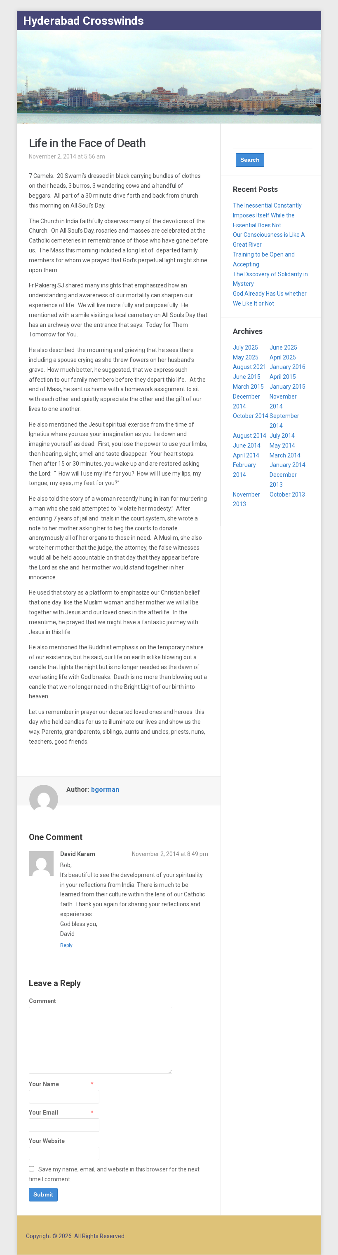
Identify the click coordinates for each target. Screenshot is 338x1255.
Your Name (44, 1084)
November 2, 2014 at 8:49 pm (170, 854)
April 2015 (283, 376)
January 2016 (287, 367)
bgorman (105, 789)
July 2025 (245, 347)
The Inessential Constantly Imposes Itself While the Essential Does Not (267, 215)
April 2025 (283, 357)
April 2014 (246, 455)
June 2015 (247, 376)
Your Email (43, 1112)
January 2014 (287, 465)
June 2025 (283, 347)
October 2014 (250, 416)
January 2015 (287, 386)
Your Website (47, 1141)
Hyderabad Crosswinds (83, 21)
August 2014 (249, 435)
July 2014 (282, 435)
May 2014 (282, 445)
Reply (66, 945)
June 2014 (247, 445)
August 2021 (249, 367)
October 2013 (287, 494)
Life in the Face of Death (87, 143)
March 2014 (285, 455)
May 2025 (245, 357)
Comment (42, 1001)
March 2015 (248, 386)
